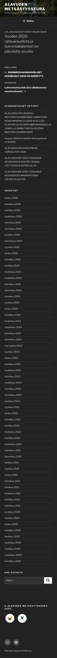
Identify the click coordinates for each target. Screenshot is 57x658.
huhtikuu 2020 (12, 549)
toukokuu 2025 (13, 272)
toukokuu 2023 (13, 370)
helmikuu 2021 (12, 505)
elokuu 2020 (11, 524)
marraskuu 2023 (13, 345)
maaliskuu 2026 (13, 216)
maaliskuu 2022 (13, 444)
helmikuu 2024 (13, 333)
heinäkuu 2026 (13, 204)
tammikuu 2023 (13, 395)
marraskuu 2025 (13, 241)
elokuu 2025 (11, 253)
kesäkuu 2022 (12, 425)
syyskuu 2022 (12, 407)
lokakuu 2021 (12, 462)
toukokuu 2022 (13, 432)
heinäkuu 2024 (13, 315)
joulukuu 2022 (12, 401)
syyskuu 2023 (12, 351)
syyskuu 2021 (12, 468)
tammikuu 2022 (13, 456)
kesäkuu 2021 (12, 487)
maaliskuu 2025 (13, 278)
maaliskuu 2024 (13, 327)
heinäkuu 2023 (13, 364)
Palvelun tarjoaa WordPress (18, 650)
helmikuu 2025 (13, 284)
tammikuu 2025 (13, 290)
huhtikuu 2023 (12, 376)
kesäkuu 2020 (12, 536)
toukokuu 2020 (13, 542)
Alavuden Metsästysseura (25, 6)
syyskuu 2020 (12, 518)
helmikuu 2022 (13, 450)
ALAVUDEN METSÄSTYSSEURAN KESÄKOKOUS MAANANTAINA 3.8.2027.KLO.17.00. (23, 175)
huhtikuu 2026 (12, 210)
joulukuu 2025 (12, 234)
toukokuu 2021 (13, 493)
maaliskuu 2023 (13, 382)
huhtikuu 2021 (12, 499)
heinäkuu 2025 (13, 259)
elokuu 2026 (11, 198)
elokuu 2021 (11, 475)
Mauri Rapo (40, 32)
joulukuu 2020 (12, 512)
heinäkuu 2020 (13, 530)
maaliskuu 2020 (13, 555)
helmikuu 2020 (13, 561)
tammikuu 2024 (13, 339)
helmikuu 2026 (13, 222)
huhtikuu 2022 (12, 438)
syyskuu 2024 (12, 302)
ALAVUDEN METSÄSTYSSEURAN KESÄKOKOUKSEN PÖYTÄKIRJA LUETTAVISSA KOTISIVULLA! (23, 162)
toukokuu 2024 (13, 321)
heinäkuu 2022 (13, 419)
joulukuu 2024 (12, 296)
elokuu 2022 (11, 413)
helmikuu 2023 (13, 388)
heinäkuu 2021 (12, 481)
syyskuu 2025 (12, 247)
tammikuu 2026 (13, 228)
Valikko (30, 21)
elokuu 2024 (11, 308)
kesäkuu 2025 (12, 265)
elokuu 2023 (11, 358)
